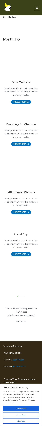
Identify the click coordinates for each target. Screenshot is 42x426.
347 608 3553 (19, 367)
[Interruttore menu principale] (37, 8)
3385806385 (18, 360)
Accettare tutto (21, 409)
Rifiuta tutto (21, 421)
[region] (21, 405)
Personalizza (21, 415)
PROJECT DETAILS (21, 102)
